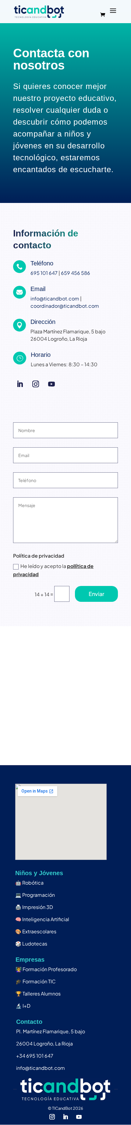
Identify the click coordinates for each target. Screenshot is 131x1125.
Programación (35, 895)
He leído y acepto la (53, 570)
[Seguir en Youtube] (51, 384)
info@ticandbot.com (54, 298)
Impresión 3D (34, 907)
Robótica (29, 882)
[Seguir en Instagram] (35, 384)
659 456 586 (75, 273)
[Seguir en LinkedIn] (20, 384)
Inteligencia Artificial (42, 919)
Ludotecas (31, 943)
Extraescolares (35, 931)
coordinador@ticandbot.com (64, 306)
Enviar (96, 593)
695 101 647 (44, 273)
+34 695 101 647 (34, 1055)
